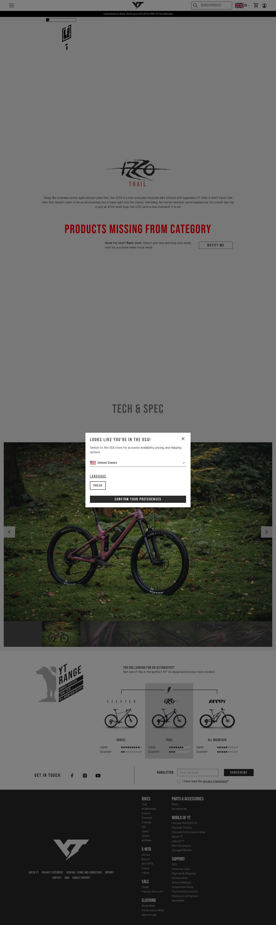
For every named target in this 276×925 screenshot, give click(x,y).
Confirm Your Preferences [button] (138, 499)
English (97, 485)
